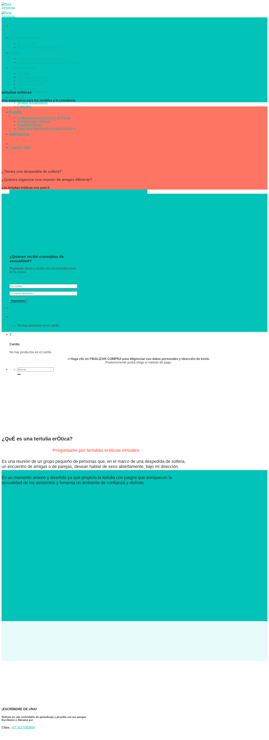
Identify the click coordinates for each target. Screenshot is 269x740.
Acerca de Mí (26, 43)
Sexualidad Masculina (32, 80)
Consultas (24, 106)
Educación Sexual (30, 84)
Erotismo (23, 73)
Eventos (15, 112)
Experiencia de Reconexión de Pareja (43, 117)
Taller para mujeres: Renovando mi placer (46, 128)
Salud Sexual (26, 87)
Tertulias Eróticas (29, 125)
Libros (14, 52)
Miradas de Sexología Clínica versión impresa (49, 62)
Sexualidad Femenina (32, 77)
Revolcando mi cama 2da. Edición (41, 58)
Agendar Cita (19, 134)
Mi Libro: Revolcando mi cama (38, 47)
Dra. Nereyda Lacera (24, 37)
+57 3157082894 (22, 727)
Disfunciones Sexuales (33, 91)
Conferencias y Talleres (33, 121)
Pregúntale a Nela (22, 67)
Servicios (16, 97)
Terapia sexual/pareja (32, 102)
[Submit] (18, 374)
